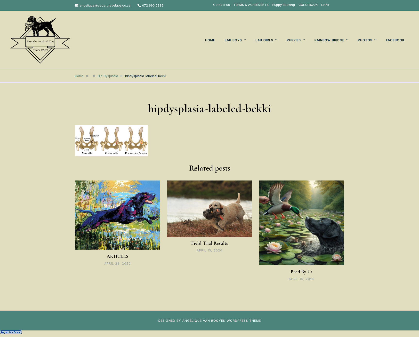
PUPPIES (294, 40)
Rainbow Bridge (329, 40)
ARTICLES (117, 256)
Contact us (221, 5)
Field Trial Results (209, 243)
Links (325, 5)
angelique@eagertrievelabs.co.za (105, 5)
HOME (210, 40)
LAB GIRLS (264, 40)
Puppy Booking (283, 5)
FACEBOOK (395, 40)
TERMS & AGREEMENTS (251, 5)
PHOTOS (365, 40)
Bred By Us (302, 272)
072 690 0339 (152, 5)
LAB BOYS (233, 40)
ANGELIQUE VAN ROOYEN (204, 320)
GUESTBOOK (308, 5)
